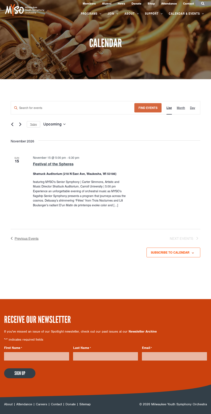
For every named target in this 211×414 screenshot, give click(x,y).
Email (147, 348)
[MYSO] (24, 10)
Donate (71, 404)
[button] (203, 3)
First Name (13, 348)
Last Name (82, 348)
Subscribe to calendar (170, 252)
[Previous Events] (13, 124)
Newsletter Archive (143, 331)
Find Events (147, 108)
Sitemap (85, 404)
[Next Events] (21, 124)
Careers (41, 404)
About (8, 404)
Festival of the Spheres (53, 164)
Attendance (24, 404)
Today (33, 124)
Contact (56, 404)
